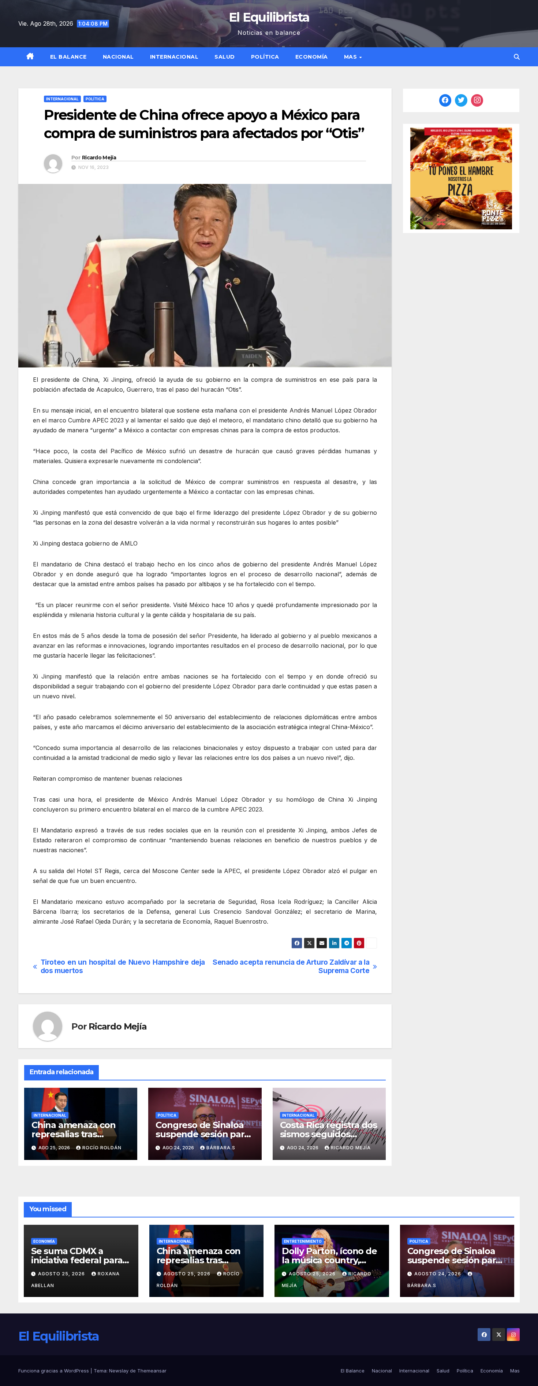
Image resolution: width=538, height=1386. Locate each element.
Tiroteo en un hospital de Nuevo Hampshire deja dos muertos (123, 966)
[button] (517, 56)
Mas (351, 56)
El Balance (68, 56)
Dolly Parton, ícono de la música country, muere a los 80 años (329, 1260)
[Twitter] (461, 100)
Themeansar (152, 1371)
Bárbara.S (220, 1147)
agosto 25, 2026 (62, 1273)
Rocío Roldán (102, 1147)
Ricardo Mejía (99, 157)
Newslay (118, 1371)
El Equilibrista (269, 17)
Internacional (174, 56)
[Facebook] (445, 100)
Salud (224, 56)
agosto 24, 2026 (438, 1273)
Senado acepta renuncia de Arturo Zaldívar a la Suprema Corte (291, 966)
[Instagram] (477, 100)
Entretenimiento (303, 1241)
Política (265, 56)
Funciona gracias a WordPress (54, 1371)
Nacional (118, 56)
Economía (311, 56)
